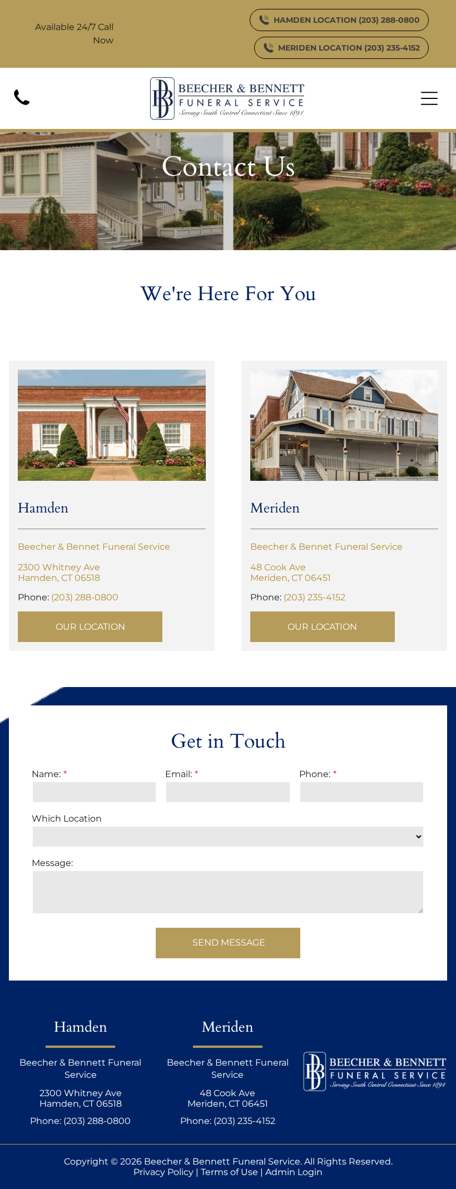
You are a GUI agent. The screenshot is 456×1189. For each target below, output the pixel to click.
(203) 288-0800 (84, 597)
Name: (46, 774)
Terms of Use (229, 1172)
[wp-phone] (21, 107)
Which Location (67, 818)
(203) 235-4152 (314, 597)
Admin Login (294, 1172)
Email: (178, 774)
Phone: (314, 774)
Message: (52, 863)
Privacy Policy (163, 1172)
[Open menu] (429, 98)
